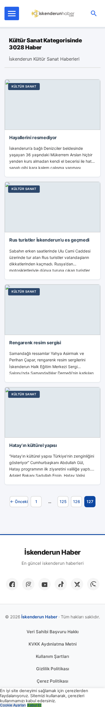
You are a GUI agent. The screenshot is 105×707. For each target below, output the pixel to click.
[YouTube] (44, 584)
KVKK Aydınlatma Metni (53, 644)
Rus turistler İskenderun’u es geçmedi (49, 240)
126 (76, 501)
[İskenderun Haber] (53, 13)
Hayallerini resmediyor (33, 137)
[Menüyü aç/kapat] (11, 13)
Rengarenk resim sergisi (35, 342)
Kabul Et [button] (34, 705)
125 (63, 501)
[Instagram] (28, 584)
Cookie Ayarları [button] (13, 705)
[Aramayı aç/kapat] (94, 13)
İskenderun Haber (52, 552)
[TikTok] (61, 584)
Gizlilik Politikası (52, 668)
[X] (77, 584)
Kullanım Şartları (52, 656)
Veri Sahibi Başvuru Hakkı (53, 631)
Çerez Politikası (52, 681)
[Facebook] (12, 584)
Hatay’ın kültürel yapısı (33, 445)
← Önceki (19, 501)
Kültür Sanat (23, 86)
